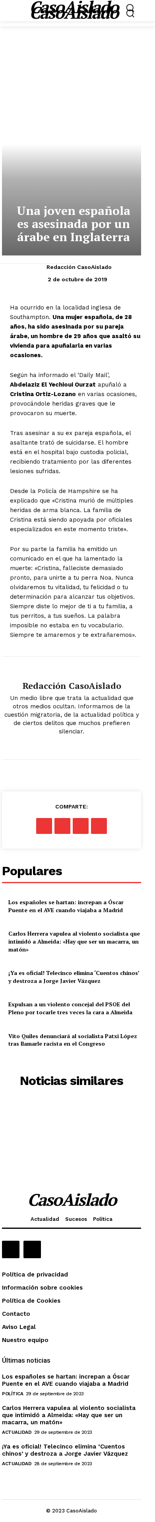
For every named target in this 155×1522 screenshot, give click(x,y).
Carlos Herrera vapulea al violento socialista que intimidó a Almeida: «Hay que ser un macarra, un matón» (74, 941)
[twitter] (72, 744)
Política (12, 1393)
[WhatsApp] (99, 826)
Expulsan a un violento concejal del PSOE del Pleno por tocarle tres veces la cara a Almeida (70, 1008)
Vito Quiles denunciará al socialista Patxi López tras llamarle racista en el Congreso (72, 1040)
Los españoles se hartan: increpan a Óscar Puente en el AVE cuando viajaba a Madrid (66, 906)
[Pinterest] (81, 826)
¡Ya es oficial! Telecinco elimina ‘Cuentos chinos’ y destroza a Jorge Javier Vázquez (73, 976)
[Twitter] (62, 826)
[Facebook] (44, 826)
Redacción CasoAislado (79, 267)
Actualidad (16, 1432)
